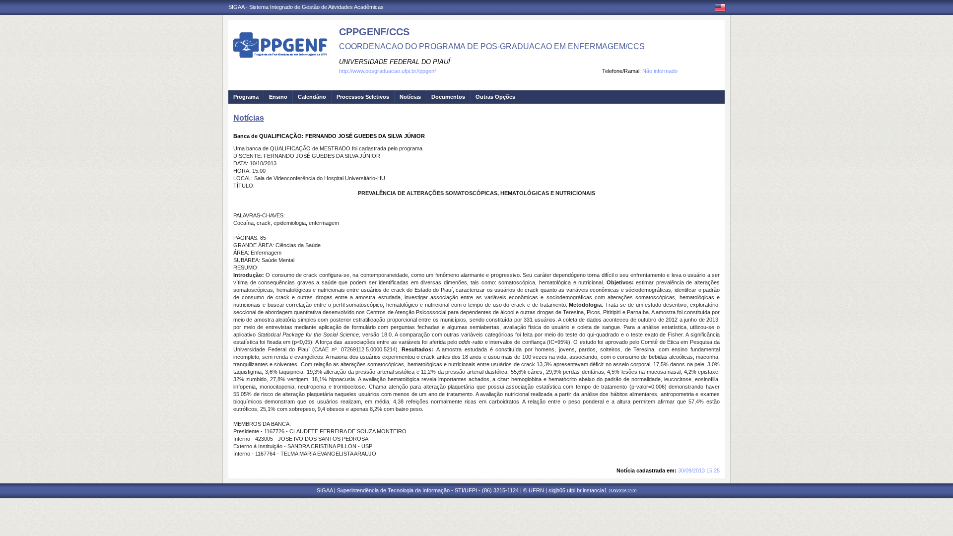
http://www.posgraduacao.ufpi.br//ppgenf (387, 71)
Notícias (410, 97)
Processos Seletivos (363, 97)
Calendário (312, 97)
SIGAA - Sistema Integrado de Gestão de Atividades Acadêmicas (306, 7)
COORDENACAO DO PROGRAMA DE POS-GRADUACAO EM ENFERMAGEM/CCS (492, 46)
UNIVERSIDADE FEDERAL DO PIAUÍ (394, 62)
